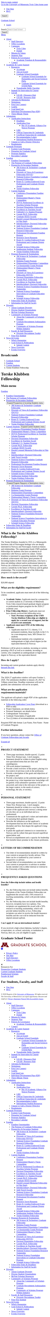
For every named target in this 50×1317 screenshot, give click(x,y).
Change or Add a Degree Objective (25, 1106)
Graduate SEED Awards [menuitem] (26, 216)
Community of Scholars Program (24, 1279)
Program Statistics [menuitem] (18, 153)
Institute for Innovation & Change (25, 1054)
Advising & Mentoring (20, 1064)
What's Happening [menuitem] (18, 340)
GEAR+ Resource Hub (26, 1061)
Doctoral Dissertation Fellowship (24, 438)
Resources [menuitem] (15, 67)
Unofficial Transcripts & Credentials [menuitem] (31, 135)
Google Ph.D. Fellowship (21, 445)
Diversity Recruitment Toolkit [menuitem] (28, 333)
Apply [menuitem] (8, 25)
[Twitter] (25, 949)
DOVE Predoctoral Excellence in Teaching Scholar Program (29, 1167)
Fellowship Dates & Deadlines (18, 525)
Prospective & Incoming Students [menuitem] (24, 165)
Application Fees (23, 1087)
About (8, 1003)
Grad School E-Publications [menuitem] (22, 343)
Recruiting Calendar (19, 1120)
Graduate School (8, 20)
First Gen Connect (18, 1068)
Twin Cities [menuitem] (21, 48)
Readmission (16, 1108)
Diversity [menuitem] (10, 305)
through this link (7, 667)
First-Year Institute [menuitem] (18, 336)
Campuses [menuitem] (15, 46)
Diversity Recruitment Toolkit (28, 1297)
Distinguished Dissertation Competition (27, 493)
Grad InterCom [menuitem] (17, 109)
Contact (14, 1026)
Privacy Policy (12, 953)
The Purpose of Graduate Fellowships (21, 398)
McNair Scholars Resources (22, 1276)
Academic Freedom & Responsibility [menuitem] (31, 60)
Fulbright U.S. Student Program (24, 443)
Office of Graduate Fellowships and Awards (21, 736)
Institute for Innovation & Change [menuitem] (25, 90)
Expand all (5, 742)
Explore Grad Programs (21, 1113)
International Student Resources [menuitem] (29, 139)
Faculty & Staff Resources (22, 1295)
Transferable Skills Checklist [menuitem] (27, 88)
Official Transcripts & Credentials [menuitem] (30, 132)
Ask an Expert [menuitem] (22, 72)
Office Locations (13, 960)
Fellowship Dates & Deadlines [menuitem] (23, 301)
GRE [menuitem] (18, 130)
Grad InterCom (17, 1073)
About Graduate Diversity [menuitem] (21, 308)
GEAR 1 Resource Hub (26, 1059)
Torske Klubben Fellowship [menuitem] (27, 188)
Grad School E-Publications (22, 1307)
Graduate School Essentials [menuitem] (27, 74)
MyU (8, 11)
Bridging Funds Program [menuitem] (26, 261)
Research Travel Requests (21, 466)
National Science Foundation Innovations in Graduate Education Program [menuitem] (30, 293)
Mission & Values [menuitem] (18, 53)
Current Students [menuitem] (18, 191)
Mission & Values (18, 1017)
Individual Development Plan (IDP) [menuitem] (25, 111)
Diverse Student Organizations (23, 1274)
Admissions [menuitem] (11, 116)
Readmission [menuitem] (16, 144)
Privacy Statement (14, 999)
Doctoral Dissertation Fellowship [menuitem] (29, 207)
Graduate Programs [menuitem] (14, 146)
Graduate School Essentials (27, 1038)
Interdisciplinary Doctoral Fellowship (26, 455)
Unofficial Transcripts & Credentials (31, 1099)
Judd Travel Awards (19, 457)
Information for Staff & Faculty (18, 528)
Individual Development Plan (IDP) (25, 1075)
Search (4, 16)
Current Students (13, 365)
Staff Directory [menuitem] (17, 41)
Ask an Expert (22, 1036)
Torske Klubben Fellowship (22, 424)
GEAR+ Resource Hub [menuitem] (26, 97)
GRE (18, 1094)
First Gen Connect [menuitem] (18, 104)
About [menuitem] (8, 39)
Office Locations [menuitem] (18, 44)
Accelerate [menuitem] (20, 69)
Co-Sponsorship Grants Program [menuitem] (29, 266)
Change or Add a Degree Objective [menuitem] (25, 142)
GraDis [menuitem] (14, 107)
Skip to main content (9, 2)
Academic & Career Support (17, 1029)
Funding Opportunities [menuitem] (20, 160)
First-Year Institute (18, 1300)
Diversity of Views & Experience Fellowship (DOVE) (29, 1137)
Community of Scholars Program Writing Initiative (29, 1291)
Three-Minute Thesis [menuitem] (19, 114)
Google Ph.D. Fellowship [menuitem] (26, 214)
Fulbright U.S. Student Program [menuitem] (29, 212)
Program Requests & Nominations (20, 480)
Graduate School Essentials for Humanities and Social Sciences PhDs (34, 1042)
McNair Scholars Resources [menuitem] (22, 312)
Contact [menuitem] (14, 62)
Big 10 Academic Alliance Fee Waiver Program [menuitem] (34, 126)
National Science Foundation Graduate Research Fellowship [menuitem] (32, 178)
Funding (9, 363)
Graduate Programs (14, 1110)
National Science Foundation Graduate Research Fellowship (27, 416)
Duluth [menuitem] (19, 51)
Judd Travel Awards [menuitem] (24, 226)
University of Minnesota (25, 994)
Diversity (10, 1269)
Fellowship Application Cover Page (20, 704)
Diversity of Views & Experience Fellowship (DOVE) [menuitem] (29, 173)
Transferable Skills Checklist (27, 1052)
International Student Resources (29, 1103)
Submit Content (22, 1309)
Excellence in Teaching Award (23, 441)
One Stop (10, 9)
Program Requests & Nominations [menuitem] (25, 254)
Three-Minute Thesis (19, 1078)
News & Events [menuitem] (12, 338)
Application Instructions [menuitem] (21, 118)
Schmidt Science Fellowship (22, 473)
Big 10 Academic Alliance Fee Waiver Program (34, 1090)
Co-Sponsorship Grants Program (24, 495)
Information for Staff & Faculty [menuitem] (24, 303)
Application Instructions (21, 1082)
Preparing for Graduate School (23, 1115)
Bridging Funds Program (21, 490)
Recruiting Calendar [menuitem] (19, 156)
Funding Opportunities (15, 396)
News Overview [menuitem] (18, 347)
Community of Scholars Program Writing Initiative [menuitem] (29, 327)
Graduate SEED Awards (21, 448)
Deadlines (20, 1085)
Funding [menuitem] (9, 158)
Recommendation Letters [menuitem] (26, 137)
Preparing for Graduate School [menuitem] (23, 151)
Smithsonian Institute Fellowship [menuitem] (29, 249)
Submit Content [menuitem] (22, 345)
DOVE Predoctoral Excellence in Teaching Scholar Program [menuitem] (29, 203)
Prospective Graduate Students (13, 969)
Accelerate (20, 1033)
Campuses (15, 1010)
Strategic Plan (16, 1019)
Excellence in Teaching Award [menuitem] (28, 209)
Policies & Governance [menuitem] (20, 58)
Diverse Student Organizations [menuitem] (23, 310)
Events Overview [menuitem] (18, 350)
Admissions (11, 1080)
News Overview (18, 1311)
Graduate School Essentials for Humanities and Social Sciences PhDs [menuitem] (34, 78)
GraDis (14, 1071)
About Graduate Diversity (21, 1272)
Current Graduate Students (12, 971)
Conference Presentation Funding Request (28, 429)
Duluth (19, 1015)
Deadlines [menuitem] (20, 121)
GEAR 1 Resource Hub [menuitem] (26, 95)
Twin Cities (21, 1012)
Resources (15, 1031)
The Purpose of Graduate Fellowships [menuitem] (26, 163)
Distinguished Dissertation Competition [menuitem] (32, 263)
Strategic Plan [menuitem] (16, 55)
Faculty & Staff (7, 976)
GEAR (14, 1057)
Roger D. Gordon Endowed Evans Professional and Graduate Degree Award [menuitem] (30, 183)
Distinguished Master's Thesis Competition (28, 431)
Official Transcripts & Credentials (30, 1096)
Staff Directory (12, 958)
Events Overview (18, 1314)
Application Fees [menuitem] (23, 123)
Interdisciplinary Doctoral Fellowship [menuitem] (31, 223)
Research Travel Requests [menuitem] (26, 237)
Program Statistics (18, 1117)
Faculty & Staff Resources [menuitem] (22, 331)
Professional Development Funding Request (29, 464)
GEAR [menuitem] (14, 93)
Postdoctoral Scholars (9, 974)
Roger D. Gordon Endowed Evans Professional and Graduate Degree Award (28, 420)
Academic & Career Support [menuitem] (17, 65)
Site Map (9, 955)
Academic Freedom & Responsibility (31, 1024)
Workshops (15, 1066)
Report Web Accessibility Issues (32, 999)
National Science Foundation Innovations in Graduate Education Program (29, 519)
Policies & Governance (20, 1022)
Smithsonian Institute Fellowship (24, 476)
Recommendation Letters (26, 1101)
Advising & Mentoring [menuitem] (20, 100)
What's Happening (18, 1304)
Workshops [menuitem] (15, 102)
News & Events (12, 1302)
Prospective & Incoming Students (19, 400)
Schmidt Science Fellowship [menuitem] (27, 247)
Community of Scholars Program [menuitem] (24, 315)
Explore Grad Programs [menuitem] (21, 149)
